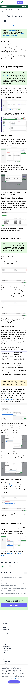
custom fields (8, 399)
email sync (12, 30)
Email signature (5, 580)
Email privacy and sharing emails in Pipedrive (13, 593)
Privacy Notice (15, 678)
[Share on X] (16, 26)
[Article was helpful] (2, 566)
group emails (10, 553)
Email (10, 9)
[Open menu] (26, 2)
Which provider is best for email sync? (11, 577)
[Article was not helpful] (10, 566)
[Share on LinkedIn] (13, 26)
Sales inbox (15, 9)
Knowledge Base (4, 9)
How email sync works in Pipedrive (14, 34)
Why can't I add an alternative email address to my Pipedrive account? (13, 589)
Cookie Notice (8, 678)
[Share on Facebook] (10, 26)
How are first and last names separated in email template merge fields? (12, 584)
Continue (14, 682)
